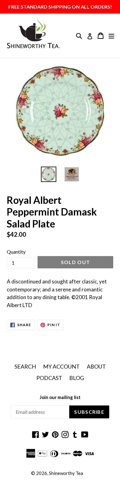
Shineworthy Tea (66, 473)
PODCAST (49, 377)
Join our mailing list (60, 397)
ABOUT (96, 366)
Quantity (16, 252)
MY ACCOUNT (61, 366)
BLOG (76, 377)
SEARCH (25, 366)
